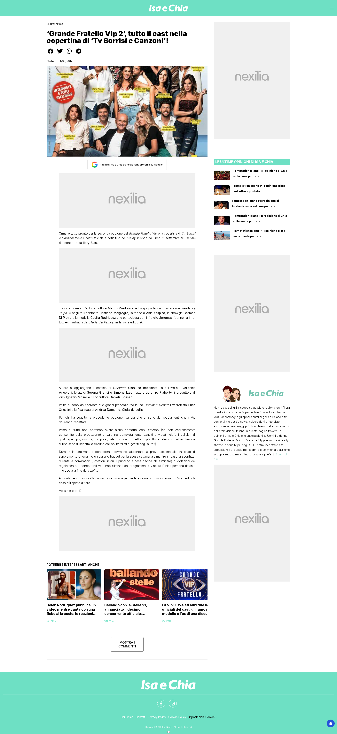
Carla (50, 61)
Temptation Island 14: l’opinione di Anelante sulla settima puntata (255, 203)
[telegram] (78, 54)
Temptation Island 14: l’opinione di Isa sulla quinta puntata (259, 233)
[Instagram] (170, 701)
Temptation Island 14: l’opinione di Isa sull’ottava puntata (259, 188)
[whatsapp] (69, 54)
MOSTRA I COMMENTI (127, 644)
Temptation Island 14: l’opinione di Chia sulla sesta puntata (260, 218)
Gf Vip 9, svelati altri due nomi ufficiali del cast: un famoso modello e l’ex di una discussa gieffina (188, 609)
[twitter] (60, 54)
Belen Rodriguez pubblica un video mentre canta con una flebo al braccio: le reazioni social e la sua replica (71, 609)
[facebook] (50, 54)
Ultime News (55, 24)
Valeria (51, 621)
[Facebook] (158, 701)
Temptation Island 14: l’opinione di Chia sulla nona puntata (260, 173)
